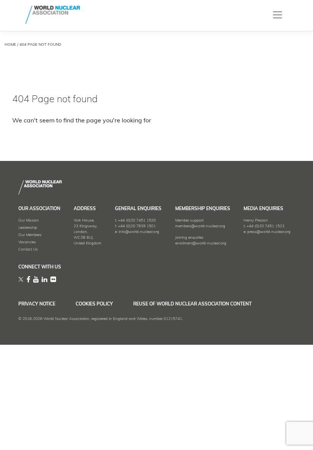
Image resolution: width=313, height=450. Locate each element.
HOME (10, 45)
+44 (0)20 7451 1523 (265, 226)
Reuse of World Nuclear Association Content (192, 304)
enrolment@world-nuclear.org (200, 243)
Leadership (27, 228)
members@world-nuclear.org (200, 226)
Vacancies (27, 242)
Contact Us (28, 250)
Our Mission (28, 221)
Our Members (30, 235)
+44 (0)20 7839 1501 (137, 226)
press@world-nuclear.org (268, 232)
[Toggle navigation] (277, 14)
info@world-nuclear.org (139, 232)
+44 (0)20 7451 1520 (137, 221)
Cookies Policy (94, 304)
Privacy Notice (36, 304)
